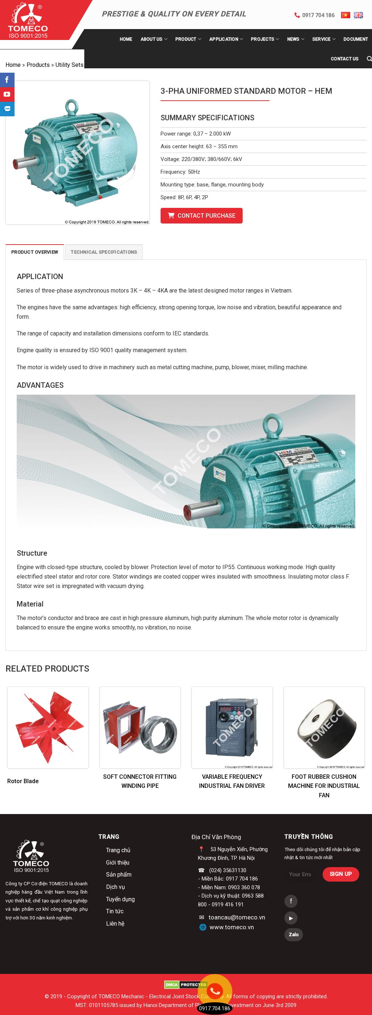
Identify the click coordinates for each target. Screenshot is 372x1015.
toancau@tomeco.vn (237, 917)
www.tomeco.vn (232, 927)
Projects (262, 39)
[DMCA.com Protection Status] (186, 985)
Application (223, 39)
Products (38, 64)
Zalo (294, 934)
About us (152, 39)
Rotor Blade (23, 781)
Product (186, 39)
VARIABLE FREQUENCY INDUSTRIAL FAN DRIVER (232, 781)
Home (126, 39)
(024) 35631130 (227, 870)
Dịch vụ (115, 886)
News (293, 39)
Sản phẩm (119, 874)
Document (356, 39)
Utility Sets (70, 64)
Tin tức (115, 911)
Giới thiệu (117, 862)
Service (321, 39)
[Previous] (18, 744)
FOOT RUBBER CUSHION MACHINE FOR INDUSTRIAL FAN (324, 786)
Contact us (345, 58)
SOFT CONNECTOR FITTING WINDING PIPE (140, 781)
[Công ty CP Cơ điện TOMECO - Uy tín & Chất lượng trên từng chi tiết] (37, 20)
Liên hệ (115, 923)
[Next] (353, 744)
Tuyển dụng (120, 899)
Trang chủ (118, 850)
